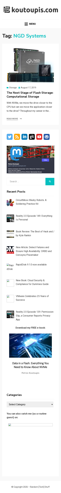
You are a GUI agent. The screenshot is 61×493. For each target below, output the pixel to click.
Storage (13, 87)
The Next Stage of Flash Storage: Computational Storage (30, 95)
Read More (12, 119)
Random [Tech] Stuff (40, 487)
